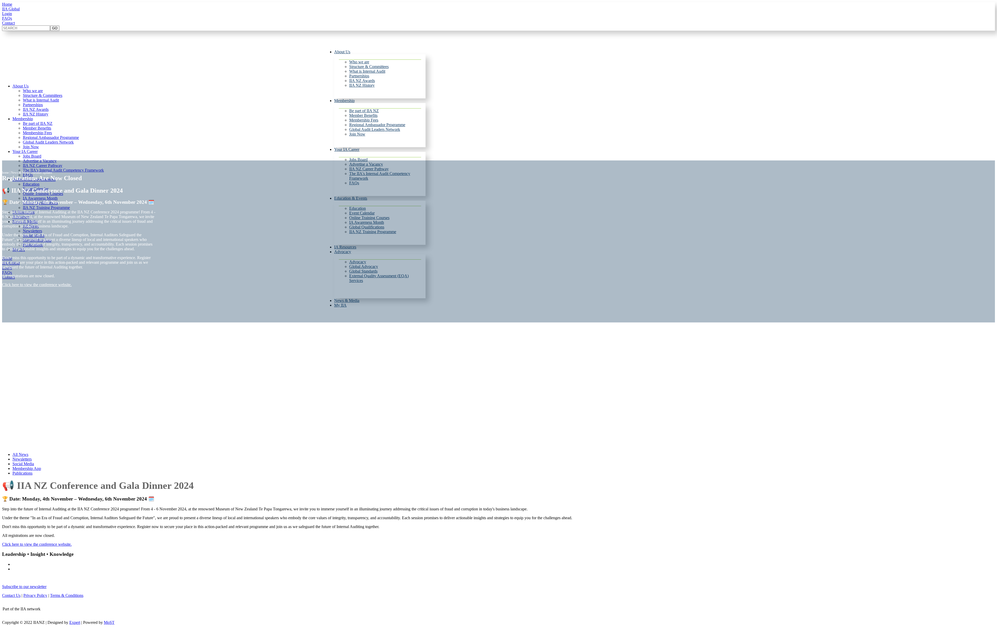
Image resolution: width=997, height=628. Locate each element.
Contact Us (11, 595)
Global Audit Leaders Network (374, 129)
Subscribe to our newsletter (24, 586)
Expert (74, 622)
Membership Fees (363, 120)
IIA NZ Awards (362, 80)
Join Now (357, 134)
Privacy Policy (35, 595)
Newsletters (22, 459)
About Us (342, 52)
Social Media (23, 464)
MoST (109, 622)
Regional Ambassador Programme (377, 125)
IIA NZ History (362, 85)
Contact (8, 23)
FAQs (7, 18)
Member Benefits (363, 115)
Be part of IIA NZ (364, 111)
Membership (344, 100)
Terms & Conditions (66, 595)
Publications (22, 473)
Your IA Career (346, 149)
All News (20, 454)
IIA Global (11, 9)
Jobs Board (358, 159)
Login (7, 13)
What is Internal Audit (367, 71)
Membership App (26, 468)
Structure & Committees (369, 66)
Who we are (359, 62)
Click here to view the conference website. (37, 284)
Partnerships (359, 76)
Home (7, 4)
